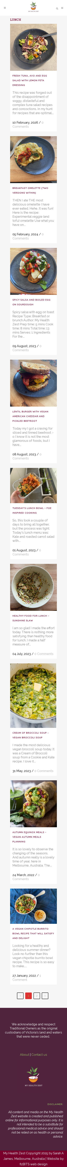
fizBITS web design (33, 1164)
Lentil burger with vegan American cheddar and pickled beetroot (30, 416)
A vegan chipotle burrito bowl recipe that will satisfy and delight (33, 933)
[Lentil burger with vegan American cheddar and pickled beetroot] (33, 383)
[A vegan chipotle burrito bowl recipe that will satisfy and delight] (33, 906)
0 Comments (43, 654)
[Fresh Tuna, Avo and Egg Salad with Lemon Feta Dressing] (33, 47)
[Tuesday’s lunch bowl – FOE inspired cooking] (33, 485)
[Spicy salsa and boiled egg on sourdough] (33, 271)
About (24, 1055)
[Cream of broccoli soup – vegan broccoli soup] (33, 695)
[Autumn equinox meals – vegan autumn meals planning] (33, 803)
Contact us (39, 1055)
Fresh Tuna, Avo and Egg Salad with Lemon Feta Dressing (29, 80)
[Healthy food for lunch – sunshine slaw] (33, 587)
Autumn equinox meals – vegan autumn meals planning (29, 837)
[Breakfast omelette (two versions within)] (33, 159)
